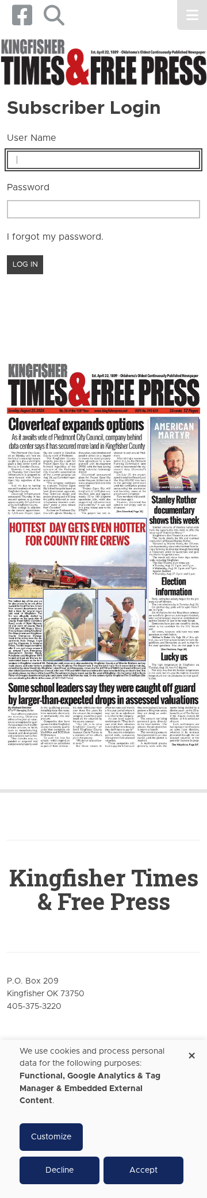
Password (28, 187)
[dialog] (103, 1119)
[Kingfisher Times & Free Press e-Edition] (103, 547)
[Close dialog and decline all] (191, 1052)
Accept (143, 1170)
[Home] (103, 62)
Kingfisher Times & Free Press (103, 889)
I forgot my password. (55, 236)
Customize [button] (51, 1137)
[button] (54, 15)
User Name (31, 138)
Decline (59, 1170)
